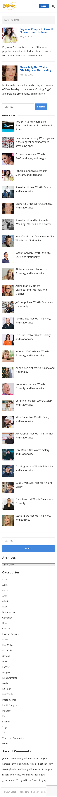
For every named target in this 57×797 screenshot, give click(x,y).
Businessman (9, 612)
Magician (6, 672)
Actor (5, 579)
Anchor (5, 590)
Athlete (5, 601)
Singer (5, 727)
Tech (4, 732)
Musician (6, 688)
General (6, 655)
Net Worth (7, 694)
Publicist (6, 716)
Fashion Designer (10, 633)
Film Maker (7, 645)
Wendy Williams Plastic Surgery (31, 758)
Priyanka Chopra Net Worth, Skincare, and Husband (37, 30)
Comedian (7, 617)
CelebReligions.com (20, 791)
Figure (5, 639)
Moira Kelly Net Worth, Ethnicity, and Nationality (35, 68)
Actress (6, 584)
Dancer (5, 623)
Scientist (6, 721)
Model (5, 683)
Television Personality (13, 738)
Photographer (9, 699)
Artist (4, 595)
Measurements (9, 677)
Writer (5, 743)
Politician (6, 710)
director (6, 628)
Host (4, 661)
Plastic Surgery (9, 705)
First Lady (7, 650)
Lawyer (5, 666)
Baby (4, 606)
